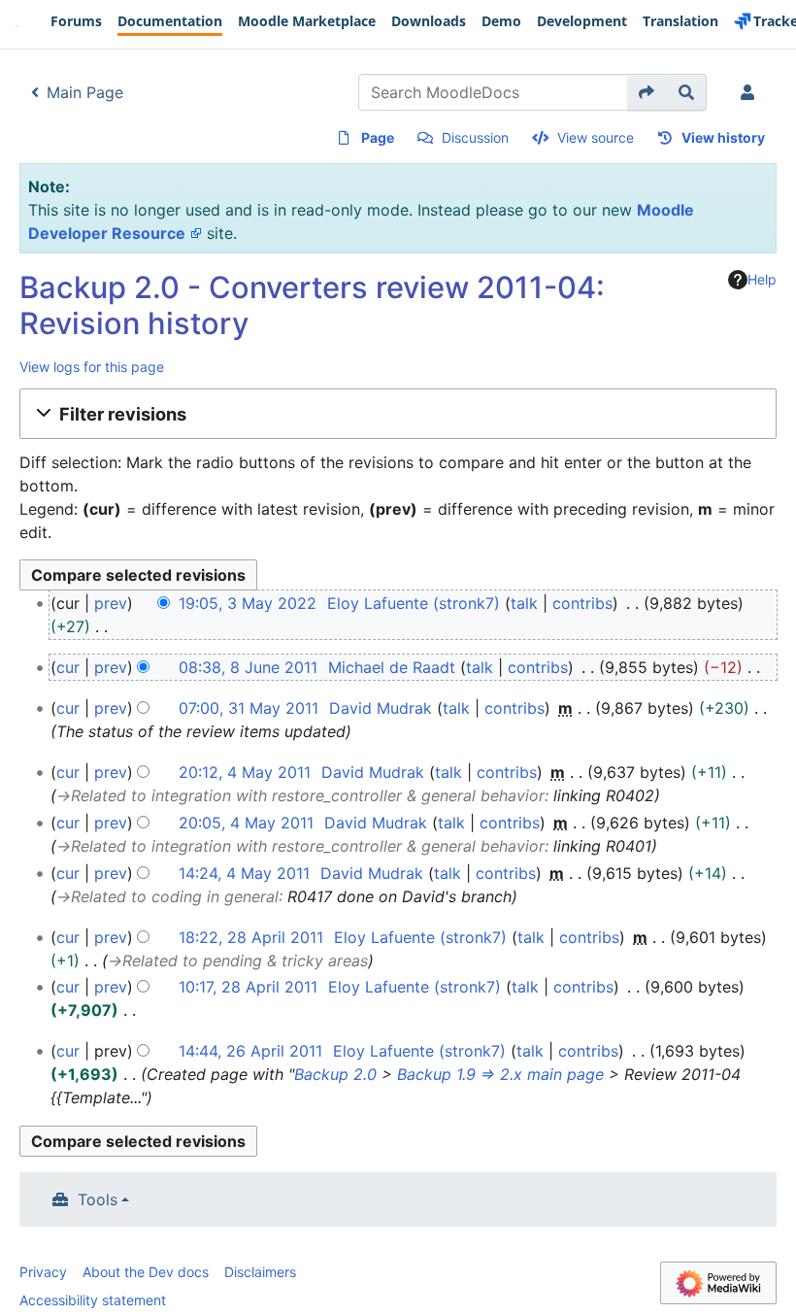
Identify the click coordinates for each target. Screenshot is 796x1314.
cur (68, 667)
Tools (97, 1199)
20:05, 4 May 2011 (246, 822)
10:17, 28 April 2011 (248, 986)
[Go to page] (647, 92)
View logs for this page (91, 366)
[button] (398, 413)
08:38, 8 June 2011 (248, 667)
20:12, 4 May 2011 (245, 772)
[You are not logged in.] (751, 92)
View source (595, 137)
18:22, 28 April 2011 (251, 937)
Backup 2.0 (335, 1074)
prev (110, 603)
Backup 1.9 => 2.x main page (500, 1074)
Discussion (475, 137)
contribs (582, 603)
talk (524, 603)
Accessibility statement (92, 1300)
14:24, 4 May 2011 (244, 873)
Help (762, 279)
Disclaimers (260, 1271)
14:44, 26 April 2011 (250, 1051)
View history (723, 137)
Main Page (85, 92)
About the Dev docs (146, 1271)
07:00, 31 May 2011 (248, 708)
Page (377, 137)
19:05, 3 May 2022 (247, 603)
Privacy (43, 1271)
